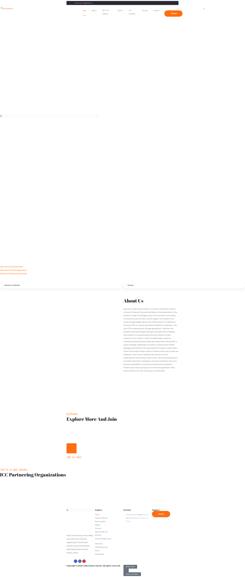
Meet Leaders (100, 521)
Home (84, 10)
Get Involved (132, 12)
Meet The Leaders (105, 12)
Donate (174, 13)
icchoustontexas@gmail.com (83, 3)
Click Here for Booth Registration (13, 270)
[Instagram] (80, 561)
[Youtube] (84, 561)
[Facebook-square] (75, 561)
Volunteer (99, 544)
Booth (97, 551)
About (94, 10)
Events (120, 10)
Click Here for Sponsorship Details (13, 274)
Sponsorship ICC (101, 532)
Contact (157, 10)
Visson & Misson (101, 518)
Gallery (145, 10)
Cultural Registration (103, 539)
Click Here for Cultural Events (11, 267)
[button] (126, 570)
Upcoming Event (101, 547)
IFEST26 (98, 535)
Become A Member (12, 285)
